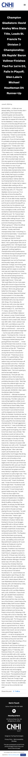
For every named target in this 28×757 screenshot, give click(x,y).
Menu (24, 4)
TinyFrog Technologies (17, 736)
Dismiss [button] (23, 754)
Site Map (14, 741)
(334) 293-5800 (18, 706)
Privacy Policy (9, 739)
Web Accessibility (18, 739)
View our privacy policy (13, 754)
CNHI (8, 5)
